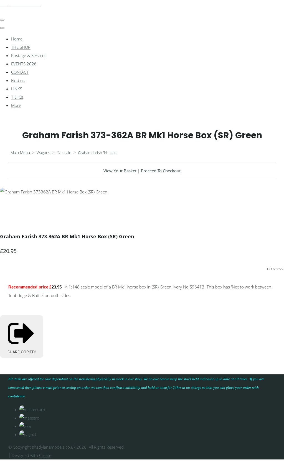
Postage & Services (28, 55)
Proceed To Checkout (161, 170)
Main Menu (20, 152)
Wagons (43, 152)
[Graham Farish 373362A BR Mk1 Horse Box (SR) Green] (8, 208)
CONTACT (20, 72)
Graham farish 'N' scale (98, 152)
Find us (18, 80)
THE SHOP (21, 47)
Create (45, 455)
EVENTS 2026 (24, 64)
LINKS (16, 88)
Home (16, 39)
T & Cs (17, 97)
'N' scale (64, 152)
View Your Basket (119, 170)
